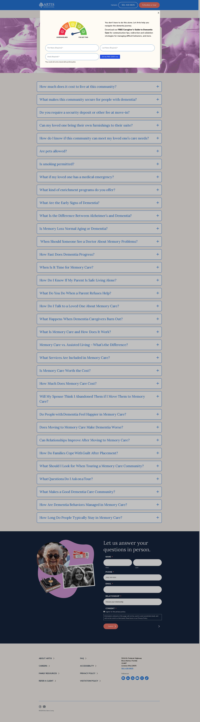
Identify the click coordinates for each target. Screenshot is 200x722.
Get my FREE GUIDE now (110, 57)
